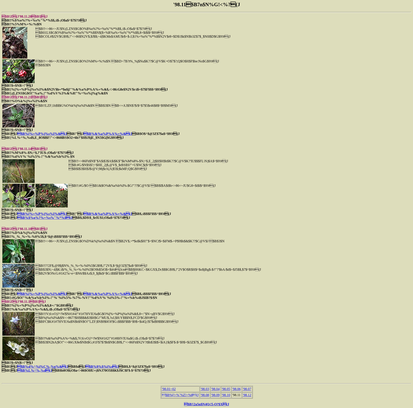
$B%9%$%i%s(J (102, 366)
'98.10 (226, 395)
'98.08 (205, 395)
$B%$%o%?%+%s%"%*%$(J (44, 217)
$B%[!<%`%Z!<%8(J (180, 395)
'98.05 (226, 389)
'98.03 (205, 389)
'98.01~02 (169, 389)
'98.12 (247, 395)
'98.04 (215, 389)
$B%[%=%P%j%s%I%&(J (42, 134)
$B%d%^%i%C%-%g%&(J (42, 366)
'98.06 (236, 389)
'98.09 (215, 395)
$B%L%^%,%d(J (34, 370)
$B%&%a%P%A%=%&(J (108, 134)
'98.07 (247, 389)
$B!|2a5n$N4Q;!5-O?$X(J (206, 404)
